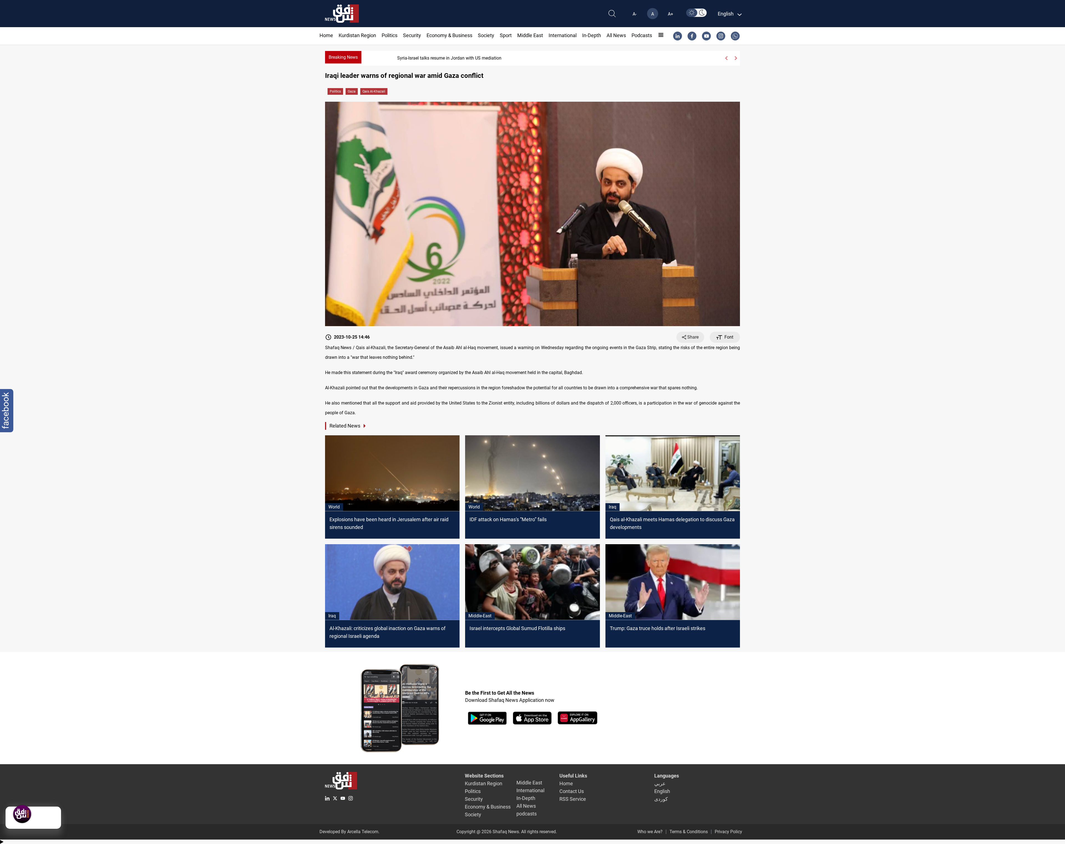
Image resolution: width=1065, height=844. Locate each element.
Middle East (530, 35)
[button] (726, 58)
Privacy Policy (728, 831)
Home (326, 35)
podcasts (642, 35)
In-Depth (591, 35)
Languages (666, 776)
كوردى (661, 799)
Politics (389, 35)
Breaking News (343, 57)
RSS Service (572, 799)
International (563, 35)
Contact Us (571, 791)
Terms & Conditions (689, 831)
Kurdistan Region (357, 35)
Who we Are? (650, 831)
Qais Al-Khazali (373, 91)
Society (486, 35)
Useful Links (573, 776)
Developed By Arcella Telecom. (349, 831)
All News (616, 35)
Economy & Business (449, 35)
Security (412, 35)
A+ (670, 14)
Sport (506, 35)
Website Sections (484, 776)
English (662, 791)
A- (635, 14)
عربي (660, 783)
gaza (352, 91)
